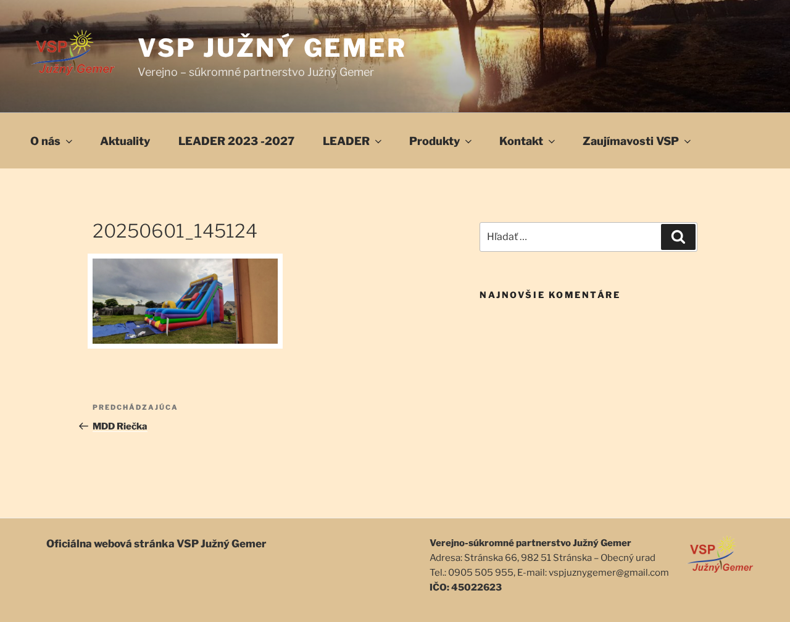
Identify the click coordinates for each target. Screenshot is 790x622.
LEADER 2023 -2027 (236, 141)
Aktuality (125, 141)
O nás (45, 141)
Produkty (434, 141)
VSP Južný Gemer (272, 48)
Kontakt (521, 141)
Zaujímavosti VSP (631, 141)
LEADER (346, 141)
